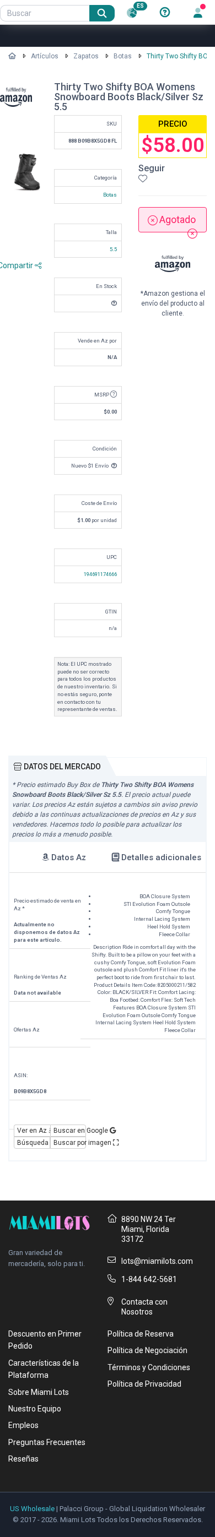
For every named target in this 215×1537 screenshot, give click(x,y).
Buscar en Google (70, 1130)
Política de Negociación (147, 1350)
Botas (123, 56)
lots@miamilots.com (157, 1261)
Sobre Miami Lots (38, 1392)
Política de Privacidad (144, 1384)
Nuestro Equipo (34, 1408)
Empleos (23, 1425)
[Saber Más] (164, 13)
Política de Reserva (141, 1333)
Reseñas (23, 1458)
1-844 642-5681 (149, 1279)
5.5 (113, 249)
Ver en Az (33, 1130)
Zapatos (86, 56)
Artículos (44, 56)
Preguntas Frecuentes (46, 1442)
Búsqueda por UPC (33, 1143)
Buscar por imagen (70, 1143)
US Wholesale (32, 1509)
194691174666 (100, 574)
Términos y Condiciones (149, 1367)
